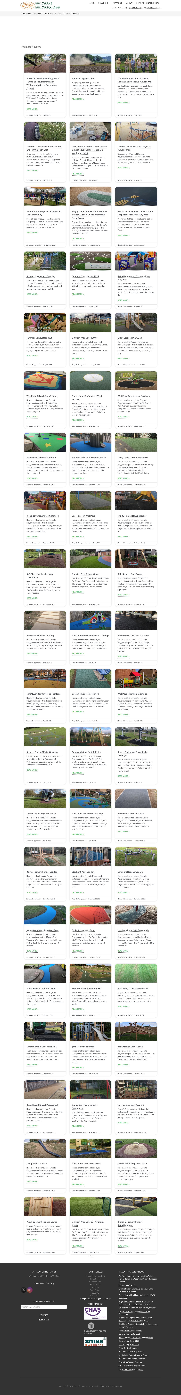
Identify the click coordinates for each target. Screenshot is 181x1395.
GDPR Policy (44, 1319)
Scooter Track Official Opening (42, 752)
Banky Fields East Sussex (130, 1046)
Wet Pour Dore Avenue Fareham (134, 396)
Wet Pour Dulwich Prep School (41, 396)
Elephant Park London (83, 872)
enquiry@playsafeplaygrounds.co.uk (145, 7)
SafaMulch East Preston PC (85, 694)
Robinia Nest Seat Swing (130, 574)
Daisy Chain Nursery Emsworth (133, 457)
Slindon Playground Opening (40, 276)
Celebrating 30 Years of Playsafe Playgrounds (137, 1308)
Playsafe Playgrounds (40, 5)
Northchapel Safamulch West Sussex (133, 1355)
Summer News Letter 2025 (85, 276)
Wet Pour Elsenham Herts (131, 813)
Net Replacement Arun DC (131, 1105)
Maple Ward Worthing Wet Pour (42, 930)
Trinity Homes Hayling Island (132, 515)
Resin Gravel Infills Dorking (40, 635)
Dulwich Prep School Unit (84, 337)
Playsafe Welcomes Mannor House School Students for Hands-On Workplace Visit (89, 150)
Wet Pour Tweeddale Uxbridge (87, 813)
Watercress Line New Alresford (133, 635)
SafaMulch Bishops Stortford (41, 813)
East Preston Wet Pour (83, 515)
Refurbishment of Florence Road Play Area (136, 1337)
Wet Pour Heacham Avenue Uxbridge (90, 635)
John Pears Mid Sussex (83, 1046)
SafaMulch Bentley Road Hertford (43, 694)
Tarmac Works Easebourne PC (41, 1046)
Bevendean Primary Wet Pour (41, 457)
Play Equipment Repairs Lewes (41, 1222)
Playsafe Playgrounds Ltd (83, 1386)
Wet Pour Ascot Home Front (86, 1163)
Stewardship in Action (83, 78)
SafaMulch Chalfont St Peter (86, 752)
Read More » (32, 109)
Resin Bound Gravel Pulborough (42, 1105)
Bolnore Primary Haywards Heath (89, 457)
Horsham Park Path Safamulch (133, 930)
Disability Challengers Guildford (42, 515)
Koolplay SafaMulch (36, 1163)
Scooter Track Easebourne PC (87, 988)
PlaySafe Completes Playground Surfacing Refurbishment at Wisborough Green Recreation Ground (138, 1279)
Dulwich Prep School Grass (85, 574)
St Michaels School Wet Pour (41, 988)
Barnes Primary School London (41, 872)
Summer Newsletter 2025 (39, 337)
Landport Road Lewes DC (130, 872)
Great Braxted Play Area (130, 337)
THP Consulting (116, 1386)
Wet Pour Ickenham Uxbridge (132, 694)
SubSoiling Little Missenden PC (133, 988)
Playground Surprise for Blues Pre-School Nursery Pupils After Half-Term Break (89, 214)
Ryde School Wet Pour (83, 930)
